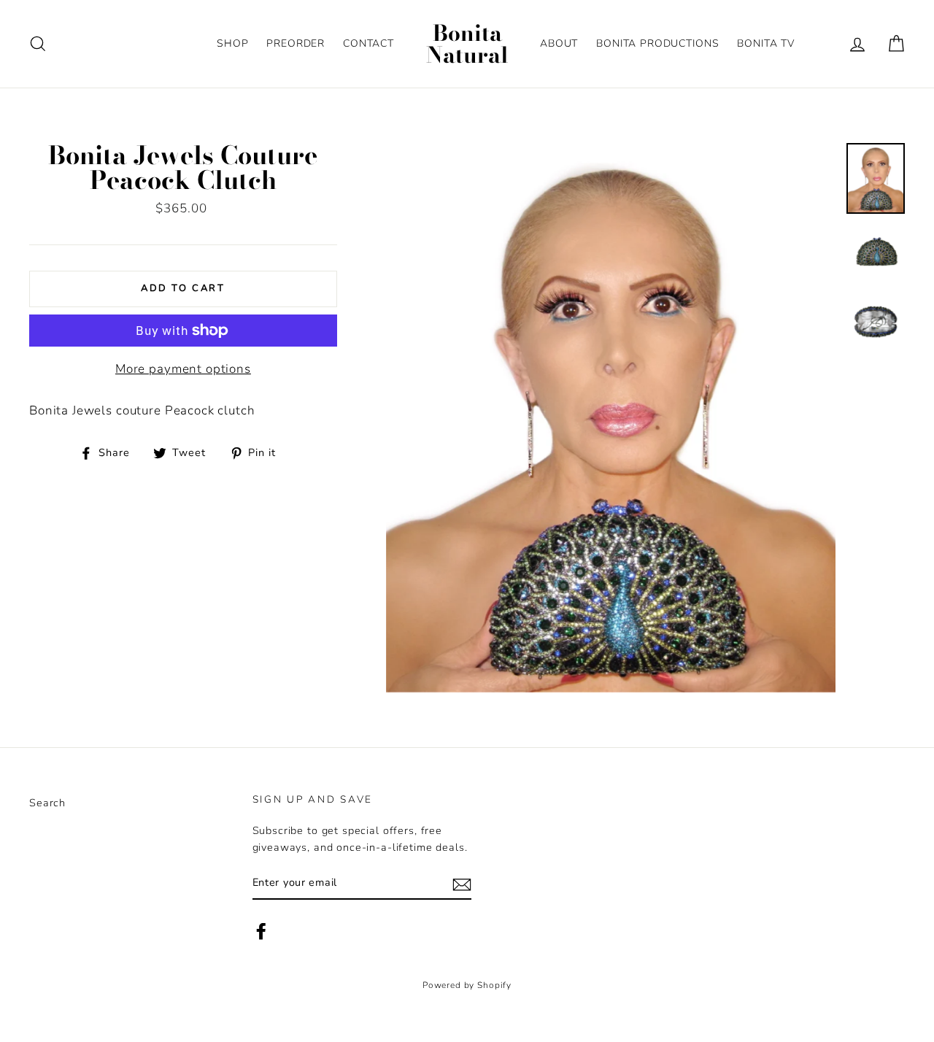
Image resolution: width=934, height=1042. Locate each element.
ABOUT (559, 43)
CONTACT (368, 43)
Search (47, 802)
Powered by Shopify (467, 985)
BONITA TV (766, 43)
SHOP (232, 43)
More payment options (183, 368)
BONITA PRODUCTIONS (657, 43)
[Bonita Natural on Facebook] (261, 931)
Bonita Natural (467, 44)
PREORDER (295, 43)
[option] (611, 417)
